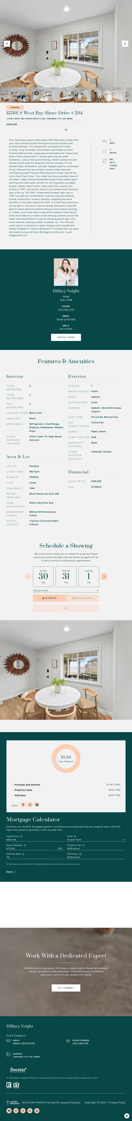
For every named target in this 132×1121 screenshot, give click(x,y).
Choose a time (40, 590)
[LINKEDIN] (29, 1110)
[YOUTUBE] (9, 1110)
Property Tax (74, 845)
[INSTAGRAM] (23, 1110)
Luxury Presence (70, 1102)
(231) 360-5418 (66, 309)
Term (70, 836)
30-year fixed (74, 839)
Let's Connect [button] (66, 988)
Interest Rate (13, 853)
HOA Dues (72, 853)
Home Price (12, 836)
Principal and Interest (27, 785)
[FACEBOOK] (16, 1110)
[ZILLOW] (36, 1110)
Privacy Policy (117, 1102)
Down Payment (14, 845)
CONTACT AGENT (66, 337)
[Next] (104, 577)
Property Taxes (23, 790)
